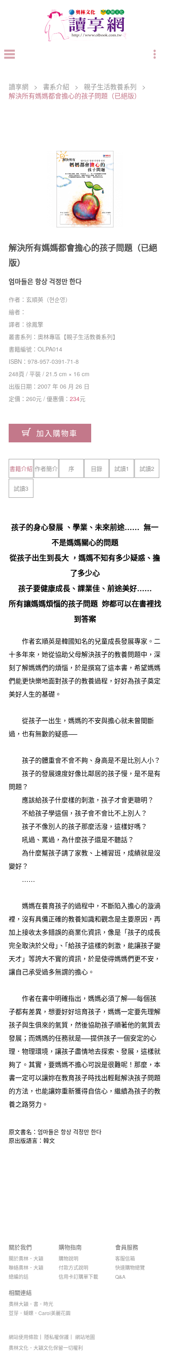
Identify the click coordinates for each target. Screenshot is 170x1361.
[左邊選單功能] (9, 54)
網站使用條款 (23, 1337)
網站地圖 (85, 1337)
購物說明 (68, 1258)
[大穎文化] (85, 41)
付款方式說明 (73, 1267)
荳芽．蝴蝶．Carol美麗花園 (40, 1312)
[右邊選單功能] (155, 54)
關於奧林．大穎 (26, 1258)
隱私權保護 (56, 1337)
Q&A (120, 1276)
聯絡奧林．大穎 (26, 1267)
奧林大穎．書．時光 (31, 1303)
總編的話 (18, 1276)
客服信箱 (125, 1258)
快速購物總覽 (130, 1267)
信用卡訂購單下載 (78, 1276)
